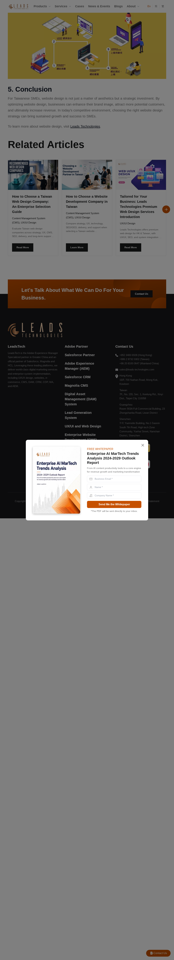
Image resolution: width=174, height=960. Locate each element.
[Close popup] (142, 445)
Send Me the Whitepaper (114, 504)
